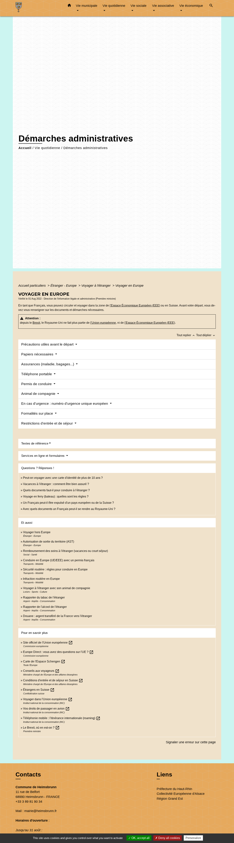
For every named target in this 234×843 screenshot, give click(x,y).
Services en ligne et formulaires (43, 456)
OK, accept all (140, 838)
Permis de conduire (37, 384)
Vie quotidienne (47, 148)
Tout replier (186, 335)
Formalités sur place (37, 413)
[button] (69, 6)
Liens (164, 774)
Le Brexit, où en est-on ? (41, 727)
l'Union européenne (103, 322)
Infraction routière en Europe (41, 578)
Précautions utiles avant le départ (47, 344)
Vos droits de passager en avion (46, 708)
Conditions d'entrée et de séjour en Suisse (53, 680)
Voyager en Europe (129, 285)
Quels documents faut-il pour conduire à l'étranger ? (56, 490)
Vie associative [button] (163, 6)
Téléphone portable (37, 374)
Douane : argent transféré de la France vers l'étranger (57, 616)
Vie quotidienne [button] (114, 6)
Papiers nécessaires (37, 354)
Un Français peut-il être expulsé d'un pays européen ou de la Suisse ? (68, 502)
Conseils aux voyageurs (41, 670)
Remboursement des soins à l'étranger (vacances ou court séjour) (65, 550)
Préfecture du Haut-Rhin (174, 789)
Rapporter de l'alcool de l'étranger (45, 606)
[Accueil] (38, 8)
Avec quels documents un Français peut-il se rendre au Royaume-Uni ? (69, 508)
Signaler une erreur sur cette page (191, 742)
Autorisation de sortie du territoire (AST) (48, 541)
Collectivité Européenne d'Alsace (181, 794)
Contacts (28, 774)
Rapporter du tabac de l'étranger (44, 597)
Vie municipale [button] (86, 6)
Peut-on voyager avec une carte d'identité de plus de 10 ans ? (63, 477)
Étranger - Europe (64, 285)
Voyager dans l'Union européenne (47, 699)
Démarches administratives (85, 148)
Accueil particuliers (32, 285)
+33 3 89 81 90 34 (29, 801)
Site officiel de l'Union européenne (48, 642)
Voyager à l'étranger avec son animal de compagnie (56, 588)
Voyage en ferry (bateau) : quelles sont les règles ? (55, 496)
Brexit (36, 322)
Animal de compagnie (38, 394)
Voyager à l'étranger (96, 285)
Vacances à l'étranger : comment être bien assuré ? (56, 484)
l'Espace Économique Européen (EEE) (135, 305)
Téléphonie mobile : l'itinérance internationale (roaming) (61, 718)
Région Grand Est (170, 798)
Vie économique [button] (191, 6)
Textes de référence (34, 443)
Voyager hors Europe (36, 532)
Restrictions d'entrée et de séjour (47, 423)
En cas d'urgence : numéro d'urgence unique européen (65, 403)
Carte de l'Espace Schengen (44, 661)
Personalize (193, 838)
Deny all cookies (169, 838)
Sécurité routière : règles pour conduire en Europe (55, 569)
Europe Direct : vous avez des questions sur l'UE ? (58, 651)
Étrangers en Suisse (38, 689)
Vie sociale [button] (138, 6)
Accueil (24, 148)
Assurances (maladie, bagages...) (48, 364)
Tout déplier (206, 335)
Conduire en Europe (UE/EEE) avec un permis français (58, 560)
